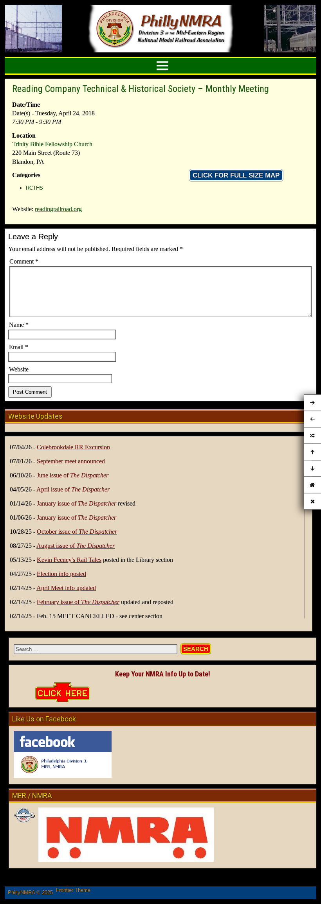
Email (18, 347)
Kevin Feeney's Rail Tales (69, 559)
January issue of (76, 503)
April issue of (73, 489)
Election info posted (61, 573)
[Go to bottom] (312, 469)
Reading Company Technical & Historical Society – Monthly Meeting (140, 88)
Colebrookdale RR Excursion (73, 447)
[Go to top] (312, 452)
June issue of (72, 475)
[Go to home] (312, 485)
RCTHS (34, 188)
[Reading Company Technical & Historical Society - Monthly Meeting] (312, 436)
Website (19, 369)
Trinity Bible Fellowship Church (52, 144)
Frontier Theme (73, 890)
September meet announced (71, 461)
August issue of (75, 545)
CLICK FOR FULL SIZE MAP (236, 175)
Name (19, 324)
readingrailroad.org (58, 209)
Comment (23, 261)
